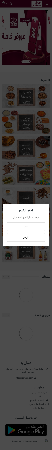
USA (26, 226)
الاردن (26, 237)
